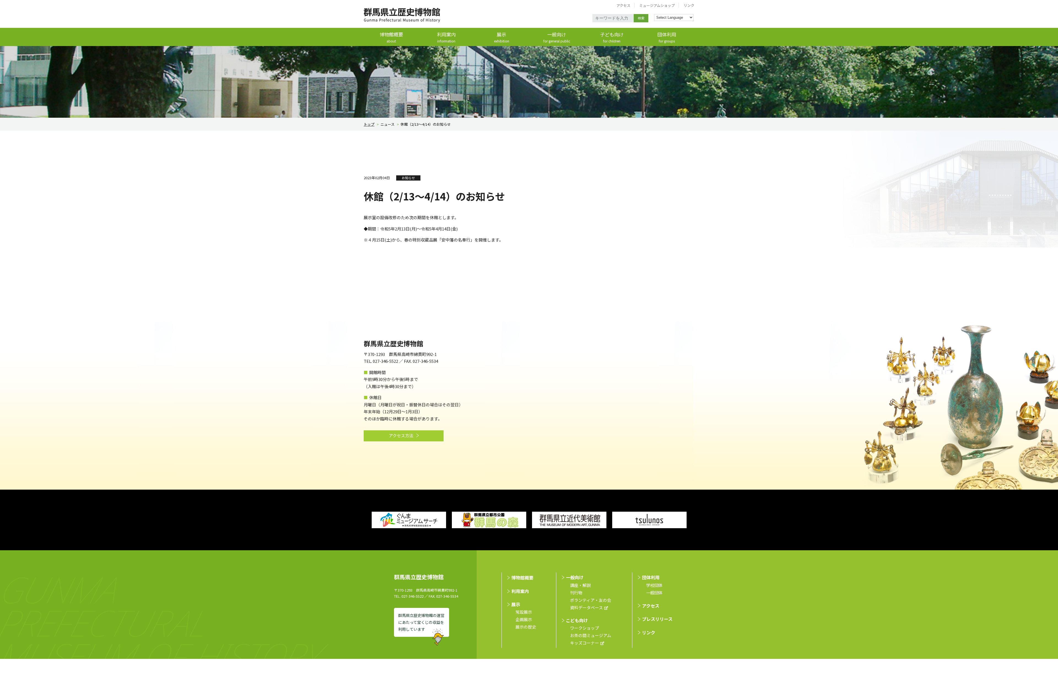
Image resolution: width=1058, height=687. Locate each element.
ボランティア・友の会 (590, 600)
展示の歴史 (525, 627)
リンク (689, 5)
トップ (369, 124)
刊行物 (576, 592)
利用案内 (446, 37)
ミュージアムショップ (657, 5)
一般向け (556, 37)
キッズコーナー (584, 643)
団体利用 (666, 37)
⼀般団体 (654, 592)
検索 (641, 18)
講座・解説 (580, 585)
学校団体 (654, 585)
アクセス (623, 5)
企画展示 (523, 619)
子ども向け (612, 37)
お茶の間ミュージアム (590, 635)
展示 (501, 37)
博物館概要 (391, 37)
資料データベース (586, 607)
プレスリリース (657, 619)
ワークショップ (584, 628)
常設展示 (523, 612)
